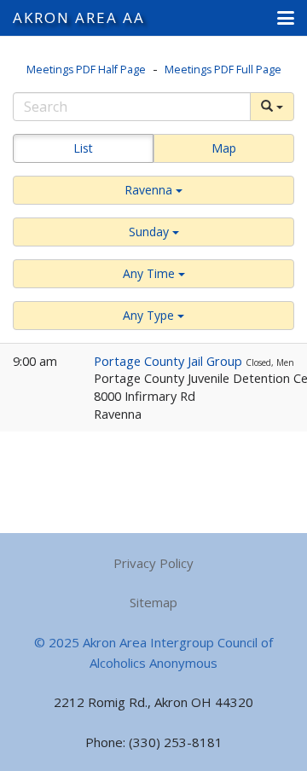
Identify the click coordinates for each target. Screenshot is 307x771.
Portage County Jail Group (170, 360)
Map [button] (223, 148)
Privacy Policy (153, 562)
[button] (285, 17)
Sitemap (153, 602)
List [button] (83, 148)
